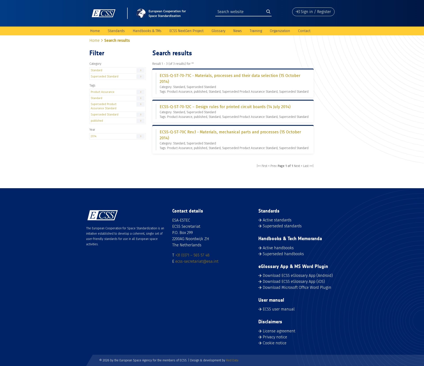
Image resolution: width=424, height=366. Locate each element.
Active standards (277, 220)
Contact (304, 31)
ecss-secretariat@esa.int (196, 261)
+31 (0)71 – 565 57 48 (192, 255)
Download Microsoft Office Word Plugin (297, 287)
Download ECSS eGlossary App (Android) (298, 275)
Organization (280, 31)
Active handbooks (278, 247)
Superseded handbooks (283, 253)
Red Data (232, 360)
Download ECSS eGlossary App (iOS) (294, 281)
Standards (116, 31)
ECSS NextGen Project (186, 31)
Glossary (218, 31)
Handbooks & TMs (147, 31)
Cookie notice (274, 343)
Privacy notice (275, 337)
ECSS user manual (279, 309)
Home (95, 31)
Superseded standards (282, 226)
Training (256, 31)
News (237, 31)
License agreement (279, 331)
